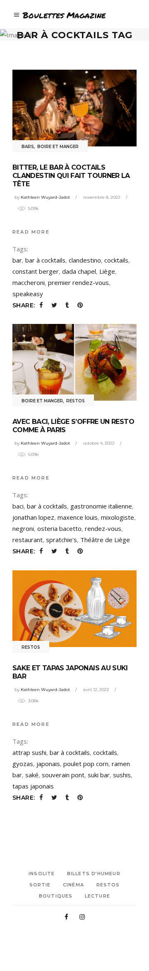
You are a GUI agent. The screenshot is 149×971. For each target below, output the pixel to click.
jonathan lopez (33, 517)
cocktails (116, 260)
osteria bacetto (59, 528)
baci (18, 506)
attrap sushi (29, 752)
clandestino (85, 260)
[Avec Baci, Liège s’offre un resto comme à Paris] (74, 362)
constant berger (35, 271)
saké (31, 775)
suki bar (99, 775)
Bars (28, 146)
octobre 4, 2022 (99, 443)
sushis (122, 775)
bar (17, 260)
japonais (48, 763)
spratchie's (61, 539)
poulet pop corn (85, 763)
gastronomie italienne (101, 506)
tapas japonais (33, 786)
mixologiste (117, 517)
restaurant (27, 539)
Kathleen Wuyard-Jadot (45, 197)
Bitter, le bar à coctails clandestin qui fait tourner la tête (71, 175)
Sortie (40, 885)
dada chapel (79, 271)
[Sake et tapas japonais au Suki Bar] (74, 608)
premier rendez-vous (78, 282)
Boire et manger (58, 146)
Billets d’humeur (93, 873)
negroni (23, 528)
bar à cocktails (45, 260)
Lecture (97, 896)
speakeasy (27, 294)
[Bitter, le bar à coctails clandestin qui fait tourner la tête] (74, 108)
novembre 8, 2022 (101, 197)
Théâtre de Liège (105, 539)
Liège (107, 271)
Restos (75, 401)
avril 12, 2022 (96, 689)
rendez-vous (103, 528)
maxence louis (78, 517)
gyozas (22, 763)
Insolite (42, 873)
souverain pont (63, 775)
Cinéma (73, 885)
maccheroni (28, 282)
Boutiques (55, 896)
